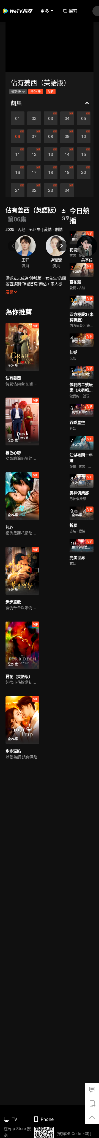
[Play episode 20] (83, 172)
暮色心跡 (13, 452)
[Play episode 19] (67, 172)
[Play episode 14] (67, 154)
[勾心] (22, 496)
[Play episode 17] (34, 172)
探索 (72, 11)
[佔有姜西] (22, 347)
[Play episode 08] (50, 136)
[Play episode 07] (34, 136)
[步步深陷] (22, 720)
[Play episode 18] (50, 172)
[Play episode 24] (67, 190)
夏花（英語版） (19, 676)
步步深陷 (13, 751)
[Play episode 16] (17, 172)
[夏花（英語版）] (22, 645)
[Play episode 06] (17, 136)
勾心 (9, 527)
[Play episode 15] (83, 154)
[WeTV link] (18, 11)
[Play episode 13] (50, 154)
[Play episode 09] (67, 136)
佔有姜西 (13, 377)
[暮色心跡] (22, 421)
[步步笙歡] (22, 571)
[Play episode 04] (67, 118)
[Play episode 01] (17, 118)
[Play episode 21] (17, 190)
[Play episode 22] (34, 190)
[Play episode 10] (83, 136)
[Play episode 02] (34, 118)
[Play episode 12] (34, 154)
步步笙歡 (13, 601)
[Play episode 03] (50, 118)
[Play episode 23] (50, 190)
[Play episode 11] (17, 154)
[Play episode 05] (83, 118)
